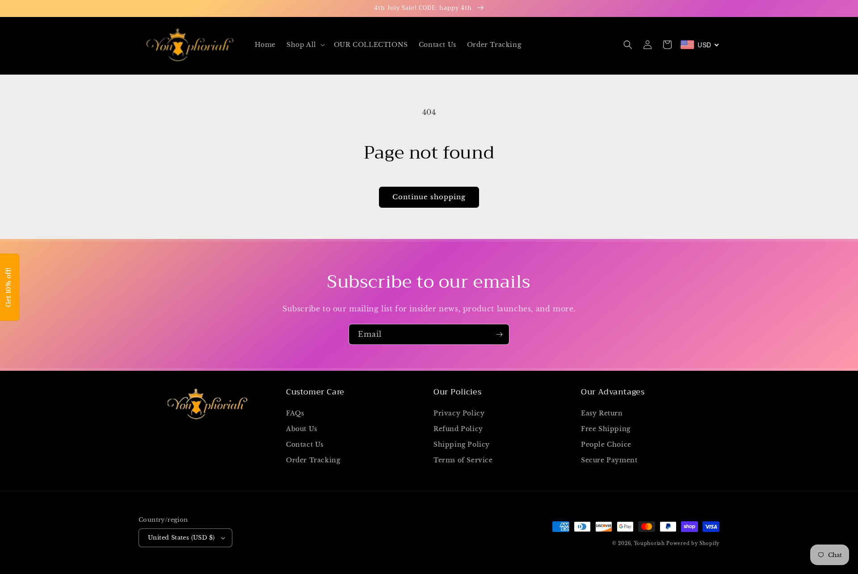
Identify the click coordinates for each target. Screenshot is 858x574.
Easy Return (602, 413)
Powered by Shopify (692, 543)
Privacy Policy (458, 413)
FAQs (295, 413)
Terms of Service (463, 460)
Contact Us (305, 444)
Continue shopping (429, 197)
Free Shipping (606, 429)
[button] (304, 44)
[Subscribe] (499, 334)
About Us (301, 429)
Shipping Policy (461, 444)
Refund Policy (458, 429)
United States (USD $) (181, 537)
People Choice (606, 444)
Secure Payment (609, 460)
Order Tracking (313, 460)
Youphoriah (649, 543)
